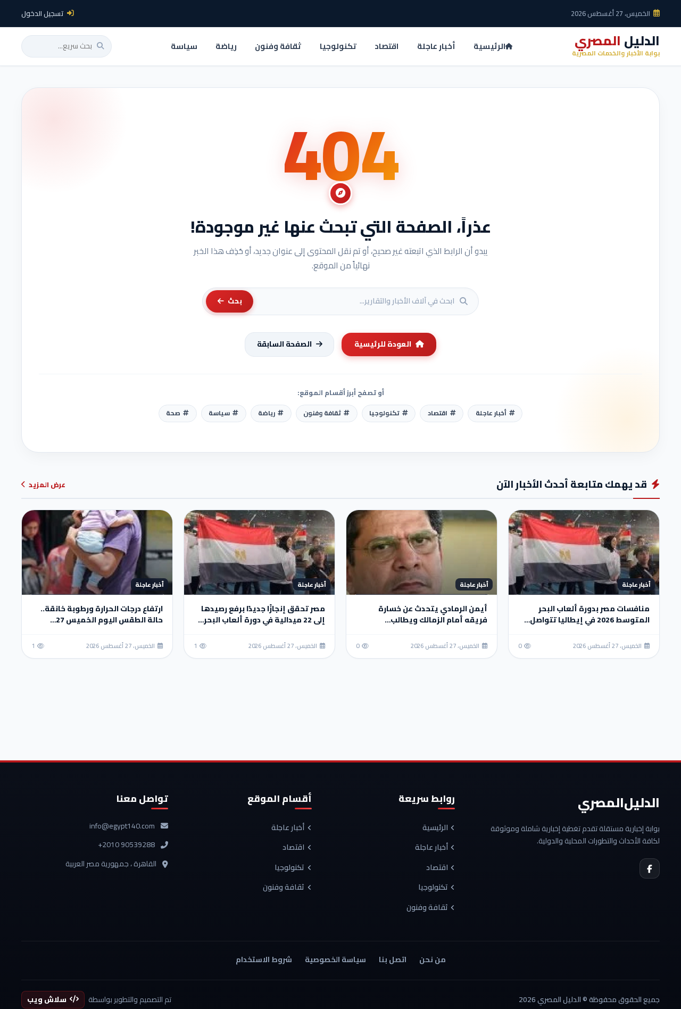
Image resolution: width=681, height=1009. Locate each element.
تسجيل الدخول (42, 13)
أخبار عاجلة (431, 847)
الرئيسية (435, 828)
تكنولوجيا (433, 887)
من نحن (432, 959)
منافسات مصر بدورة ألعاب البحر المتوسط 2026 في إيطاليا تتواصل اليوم (590, 620)
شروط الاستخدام (264, 959)
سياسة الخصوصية (335, 959)
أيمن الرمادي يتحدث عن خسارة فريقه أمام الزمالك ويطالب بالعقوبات (432, 620)
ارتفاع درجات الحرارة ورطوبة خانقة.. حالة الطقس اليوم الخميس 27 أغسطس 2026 (101, 620)
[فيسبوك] (650, 868)
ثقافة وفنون (427, 907)
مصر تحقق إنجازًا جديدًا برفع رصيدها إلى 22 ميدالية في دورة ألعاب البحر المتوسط (263, 620)
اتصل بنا (392, 959)
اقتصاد (437, 868)
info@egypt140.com (122, 826)
